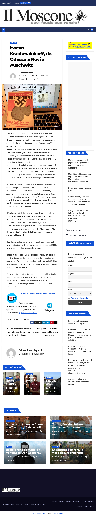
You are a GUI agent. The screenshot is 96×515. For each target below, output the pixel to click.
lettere (55, 446)
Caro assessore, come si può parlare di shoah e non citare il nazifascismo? (18, 332)
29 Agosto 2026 (14, 431)
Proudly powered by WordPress (13, 504)
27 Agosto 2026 (60, 457)
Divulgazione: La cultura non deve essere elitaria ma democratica (45, 332)
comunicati (10, 421)
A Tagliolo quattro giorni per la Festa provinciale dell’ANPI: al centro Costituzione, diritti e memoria (80, 216)
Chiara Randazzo (31, 431)
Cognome (72, 274)
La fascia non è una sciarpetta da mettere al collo (79, 381)
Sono (70, 290)
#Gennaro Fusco (41, 75)
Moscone (12, 391)
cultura (13, 42)
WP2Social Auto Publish (39, 513)
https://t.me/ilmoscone (28, 313)
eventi (9, 446)
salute (84, 502)
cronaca (79, 507)
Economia (76, 502)
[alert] (80, 235)
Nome (70, 266)
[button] (88, 30)
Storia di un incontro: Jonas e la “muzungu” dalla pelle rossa (24, 427)
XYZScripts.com (58, 513)
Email (70, 282)
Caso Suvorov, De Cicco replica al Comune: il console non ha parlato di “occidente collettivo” (80, 335)
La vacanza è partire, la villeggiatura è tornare (67, 451)
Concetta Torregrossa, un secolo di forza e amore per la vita (79, 351)
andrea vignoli (27, 73)
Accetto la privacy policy (80, 298)
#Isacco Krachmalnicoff (28, 79)
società (61, 502)
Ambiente (91, 502)
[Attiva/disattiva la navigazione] (46, 30)
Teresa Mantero (77, 457)
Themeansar (41, 504)
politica (54, 502)
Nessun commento (13, 435)
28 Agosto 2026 (60, 431)
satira (86, 507)
